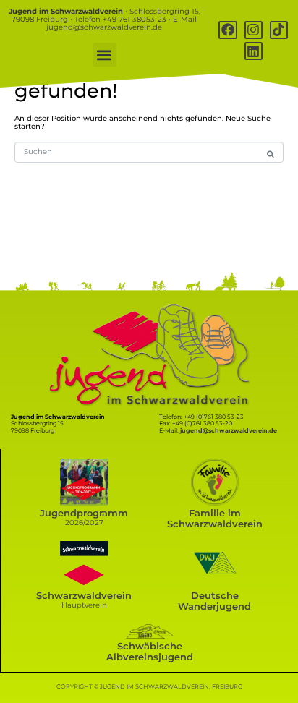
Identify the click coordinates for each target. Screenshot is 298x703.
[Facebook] (227, 30)
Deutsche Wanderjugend (214, 601)
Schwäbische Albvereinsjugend (149, 651)
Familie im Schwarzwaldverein (215, 518)
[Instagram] (253, 30)
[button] (104, 55)
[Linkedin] (253, 51)
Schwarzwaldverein (84, 595)
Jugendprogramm (84, 513)
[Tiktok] (279, 30)
